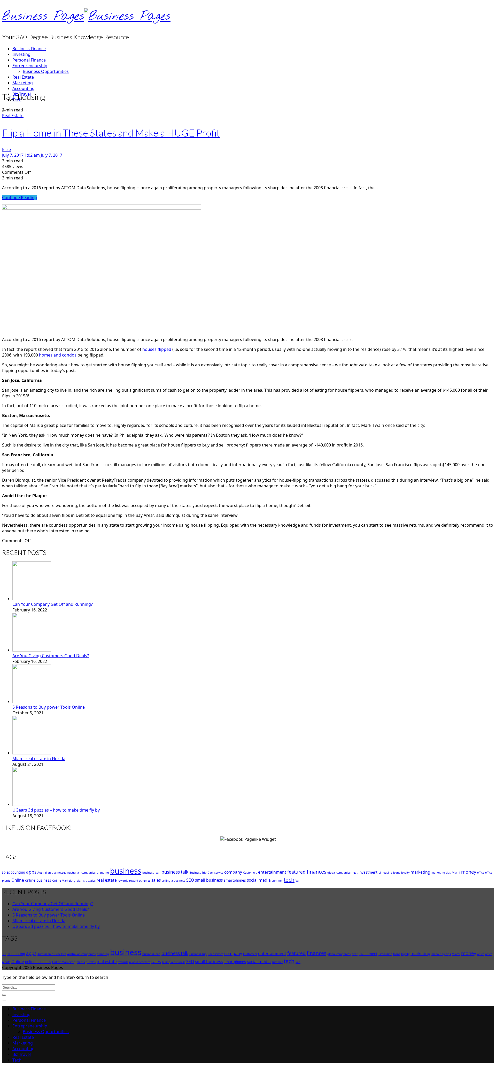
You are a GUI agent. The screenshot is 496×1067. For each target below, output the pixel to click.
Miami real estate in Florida (38, 758)
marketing (420, 872)
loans (396, 872)
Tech (16, 1060)
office (480, 872)
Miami (456, 872)
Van (298, 880)
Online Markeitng (63, 880)
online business (38, 880)
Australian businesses (51, 872)
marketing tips (441, 872)
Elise (6, 149)
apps (31, 872)
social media (259, 880)
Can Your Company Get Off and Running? (52, 604)
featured (296, 872)
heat (355, 872)
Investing (21, 54)
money (468, 871)
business (125, 871)
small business (209, 880)
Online (17, 880)
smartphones (235, 880)
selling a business (173, 880)
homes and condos (57, 355)
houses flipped (156, 349)
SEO (190, 880)
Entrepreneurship (29, 66)
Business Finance (29, 48)
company (233, 872)
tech (289, 879)
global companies (339, 872)
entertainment (272, 872)
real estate (107, 880)
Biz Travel (21, 1054)
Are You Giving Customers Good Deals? (50, 656)
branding (103, 872)
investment (368, 872)
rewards (123, 880)
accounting (16, 872)
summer (277, 880)
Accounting (23, 88)
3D (4, 872)
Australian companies (81, 872)
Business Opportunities (46, 71)
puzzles (91, 880)
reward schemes (139, 880)
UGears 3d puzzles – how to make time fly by (56, 810)
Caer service (215, 872)
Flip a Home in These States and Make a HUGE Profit (111, 133)
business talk (174, 872)
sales (156, 880)
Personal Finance (29, 60)
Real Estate (23, 77)
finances (316, 871)
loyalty (405, 872)
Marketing (22, 83)
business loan (151, 872)
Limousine (385, 872)
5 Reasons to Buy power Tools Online (48, 707)
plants (80, 880)
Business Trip (198, 872)
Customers (250, 872)
